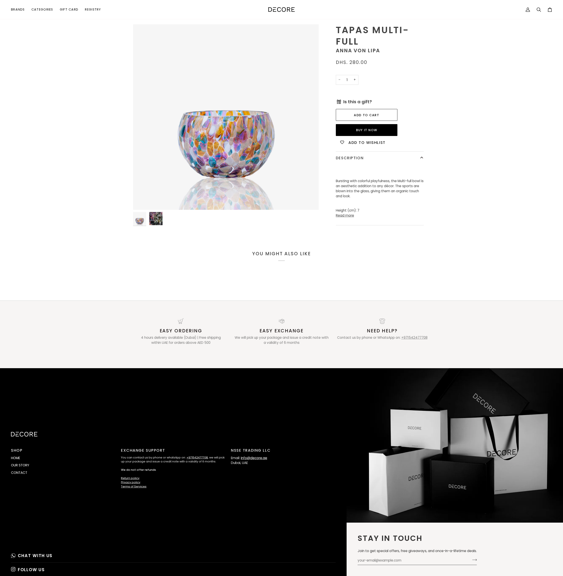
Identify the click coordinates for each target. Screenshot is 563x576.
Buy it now (366, 130)
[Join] (473, 559)
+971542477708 (414, 337)
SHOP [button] (16, 450)
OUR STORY (20, 465)
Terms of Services (133, 486)
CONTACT (19, 472)
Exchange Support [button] (143, 450)
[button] (19, 9)
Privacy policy (130, 482)
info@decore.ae (254, 458)
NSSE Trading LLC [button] (251, 450)
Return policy (130, 478)
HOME (15, 458)
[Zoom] (226, 117)
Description (350, 158)
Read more (345, 215)
